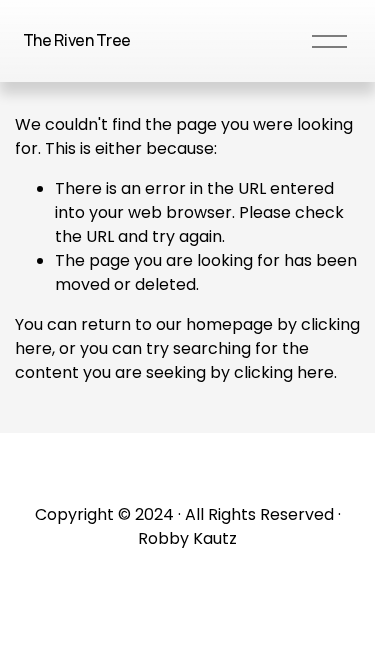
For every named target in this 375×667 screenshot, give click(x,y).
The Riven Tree (77, 40)
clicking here (284, 372)
